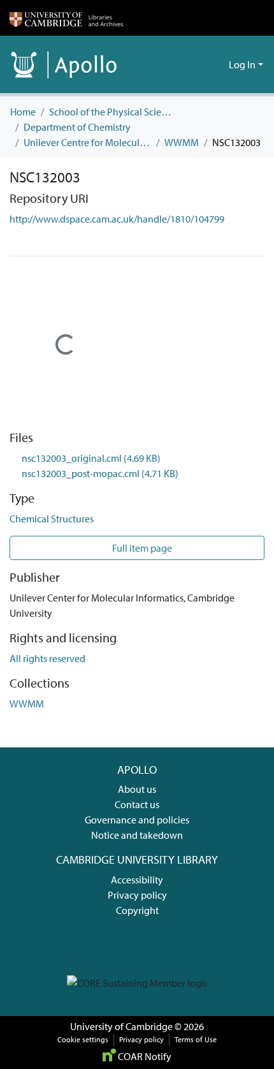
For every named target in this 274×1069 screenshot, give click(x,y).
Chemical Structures (52, 518)
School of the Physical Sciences (113, 111)
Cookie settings (82, 1039)
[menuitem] (217, 64)
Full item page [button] (141, 548)
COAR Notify (143, 1056)
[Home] (66, 18)
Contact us (137, 804)
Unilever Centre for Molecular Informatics (87, 142)
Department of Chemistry (77, 127)
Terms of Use (196, 1039)
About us (137, 789)
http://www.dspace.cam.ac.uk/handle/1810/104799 (117, 218)
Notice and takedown (137, 835)
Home (23, 111)
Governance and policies (137, 819)
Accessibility (137, 879)
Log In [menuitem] (242, 64)
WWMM (181, 142)
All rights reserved (47, 658)
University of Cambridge (121, 1026)
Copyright (137, 910)
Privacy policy (137, 894)
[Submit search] (198, 64)
